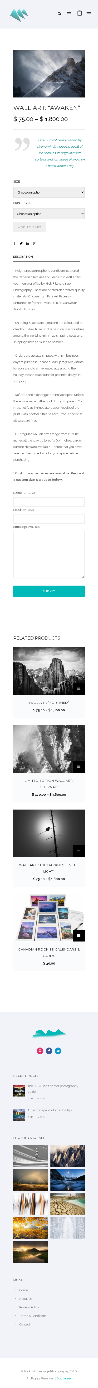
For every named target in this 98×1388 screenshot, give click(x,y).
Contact (24, 1324)
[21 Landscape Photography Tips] (19, 1115)
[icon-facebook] (50, 1051)
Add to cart (29, 227)
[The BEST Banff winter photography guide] (19, 1091)
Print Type (22, 203)
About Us (25, 1299)
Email (23, 510)
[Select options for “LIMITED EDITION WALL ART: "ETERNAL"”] (79, 767)
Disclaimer (64, 1378)
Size (16, 181)
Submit (49, 591)
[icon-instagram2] (41, 1051)
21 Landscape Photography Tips (50, 1110)
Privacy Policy (29, 1307)
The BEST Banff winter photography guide (53, 1088)
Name (24, 493)
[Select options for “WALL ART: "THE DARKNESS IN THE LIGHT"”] (79, 851)
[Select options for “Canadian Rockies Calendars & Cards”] (79, 936)
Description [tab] (23, 256)
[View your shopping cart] (79, 14)
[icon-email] (58, 1051)
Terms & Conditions (32, 1316)
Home (23, 1290)
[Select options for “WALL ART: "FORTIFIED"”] (79, 689)
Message (26, 527)
